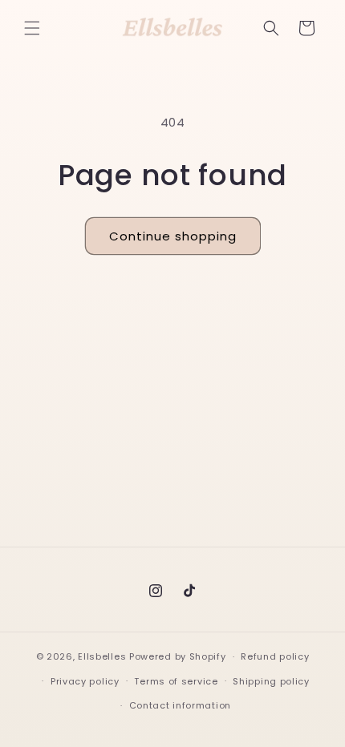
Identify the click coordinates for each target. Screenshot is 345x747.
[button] (32, 28)
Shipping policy (271, 681)
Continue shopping (173, 236)
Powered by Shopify (177, 656)
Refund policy (275, 656)
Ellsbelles (102, 656)
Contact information (180, 705)
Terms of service (175, 681)
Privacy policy (85, 681)
